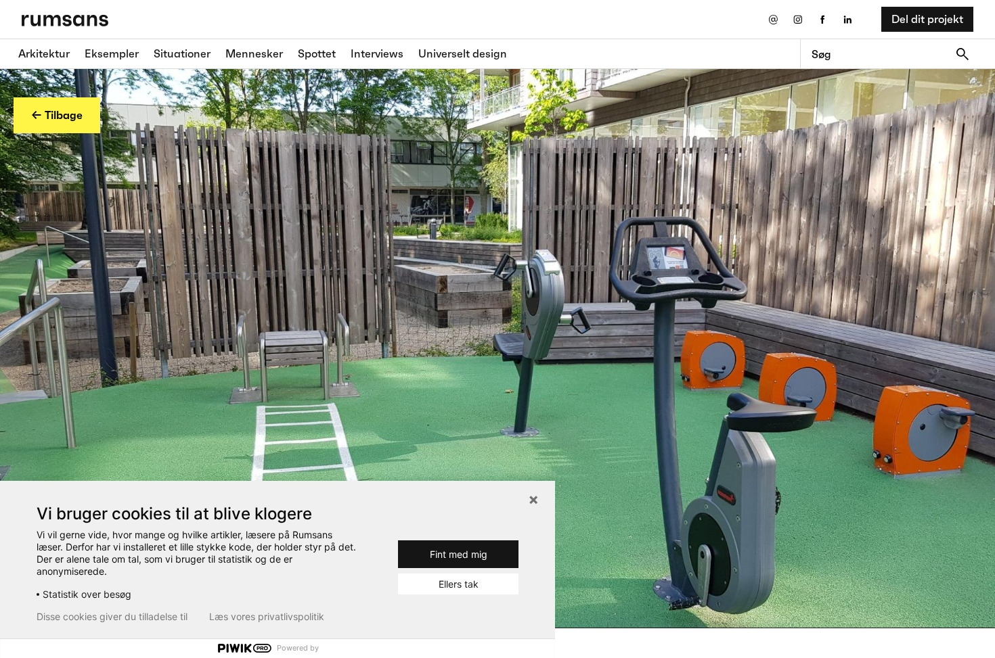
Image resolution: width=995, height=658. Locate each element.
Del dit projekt (927, 19)
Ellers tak (459, 584)
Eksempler (112, 53)
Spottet (317, 53)
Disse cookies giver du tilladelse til (112, 616)
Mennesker (254, 53)
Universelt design (462, 53)
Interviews (377, 53)
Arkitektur (44, 53)
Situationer (182, 53)
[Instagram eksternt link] (798, 19)
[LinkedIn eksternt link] (848, 19)
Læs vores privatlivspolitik (266, 616)
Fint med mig (458, 554)
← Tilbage (57, 115)
